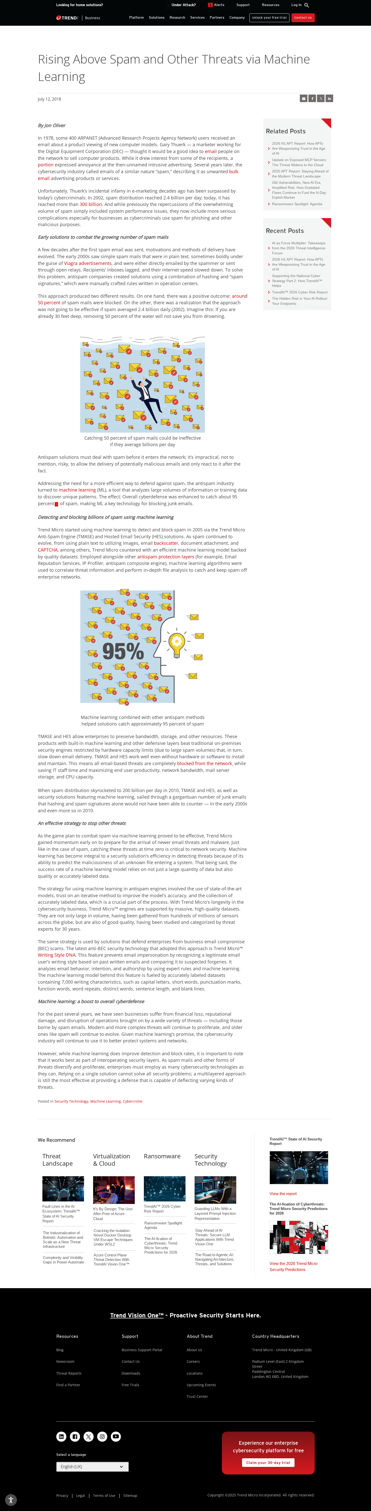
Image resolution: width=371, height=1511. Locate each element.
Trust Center (197, 1396)
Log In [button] (297, 5)
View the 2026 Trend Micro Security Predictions (293, 1265)
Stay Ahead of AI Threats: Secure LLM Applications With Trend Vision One (214, 1237)
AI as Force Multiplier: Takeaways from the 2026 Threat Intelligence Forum (297, 248)
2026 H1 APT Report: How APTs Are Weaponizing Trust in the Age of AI (296, 148)
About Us (194, 1349)
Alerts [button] (216, 5)
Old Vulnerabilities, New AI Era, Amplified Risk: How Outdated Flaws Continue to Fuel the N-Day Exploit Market (297, 189)
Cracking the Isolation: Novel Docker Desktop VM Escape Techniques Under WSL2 (113, 1237)
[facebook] (312, 98)
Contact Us (303, 17)
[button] (92, 1467)
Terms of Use (104, 1495)
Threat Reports (69, 1373)
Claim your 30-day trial (266, 1461)
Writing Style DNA (56, 955)
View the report (283, 1192)
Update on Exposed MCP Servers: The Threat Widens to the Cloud (297, 162)
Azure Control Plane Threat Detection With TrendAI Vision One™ (111, 1259)
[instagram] (102, 1437)
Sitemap (130, 1495)
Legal (80, 1495)
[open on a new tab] (89, 1437)
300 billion (91, 204)
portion (46, 165)
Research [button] (177, 17)
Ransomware (162, 1156)
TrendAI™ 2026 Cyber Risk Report (300, 292)
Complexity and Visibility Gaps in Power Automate (63, 1259)
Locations (195, 1373)
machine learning (77, 490)
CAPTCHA (48, 550)
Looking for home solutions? (79, 5)
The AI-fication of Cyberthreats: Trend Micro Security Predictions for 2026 (160, 1245)
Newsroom (65, 1361)
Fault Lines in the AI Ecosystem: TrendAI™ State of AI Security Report (61, 1205)
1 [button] (56, 504)
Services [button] (197, 17)
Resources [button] (270, 5)
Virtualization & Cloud (111, 1159)
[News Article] (303, 98)
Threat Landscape (57, 1159)
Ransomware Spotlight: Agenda (295, 204)
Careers (193, 1361)
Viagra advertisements (88, 263)
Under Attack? (184, 5)
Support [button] (243, 5)
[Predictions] (299, 1236)
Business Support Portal (142, 1349)
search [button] (307, 5)
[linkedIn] (329, 98)
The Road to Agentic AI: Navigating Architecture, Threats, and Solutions (214, 1259)
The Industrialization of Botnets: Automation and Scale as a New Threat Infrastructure (63, 1240)
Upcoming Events (201, 1384)
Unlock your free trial (267, 16)
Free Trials (130, 1384)
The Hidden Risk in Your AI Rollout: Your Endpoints (298, 301)
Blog (60, 1349)
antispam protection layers (165, 557)
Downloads (131, 1373)
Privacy (62, 1495)
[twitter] (321, 98)
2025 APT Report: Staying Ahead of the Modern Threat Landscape (298, 173)
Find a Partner (68, 1384)
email (211, 151)
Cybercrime (132, 1101)
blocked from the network (204, 763)
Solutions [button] (157, 17)
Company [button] (237, 17)
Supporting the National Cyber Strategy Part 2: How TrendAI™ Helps (295, 281)
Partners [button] (217, 17)
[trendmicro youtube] (116, 1437)
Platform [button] (136, 17)
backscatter (166, 543)
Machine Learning (105, 1101)
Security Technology (71, 1101)
